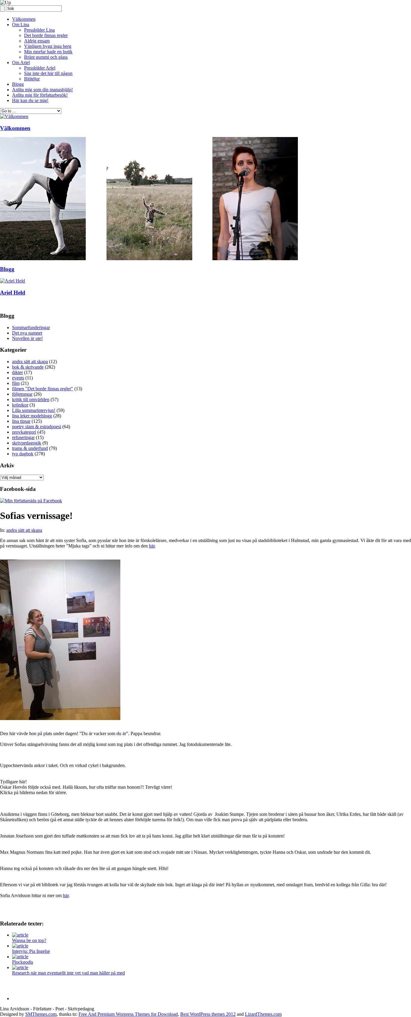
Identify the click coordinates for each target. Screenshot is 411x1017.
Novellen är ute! (27, 338)
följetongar (22, 394)
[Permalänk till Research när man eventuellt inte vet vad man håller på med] (20, 967)
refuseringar (23, 437)
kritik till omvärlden (30, 399)
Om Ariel (21, 62)
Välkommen (24, 19)
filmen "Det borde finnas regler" (42, 388)
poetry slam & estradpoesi (36, 426)
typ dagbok (22, 453)
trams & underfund (30, 448)
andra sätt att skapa (30, 361)
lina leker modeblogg (32, 415)
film (16, 383)
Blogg (18, 84)
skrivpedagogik (26, 442)
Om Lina (20, 24)
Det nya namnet (27, 332)
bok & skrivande (28, 367)
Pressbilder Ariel (39, 67)
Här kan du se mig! (30, 100)
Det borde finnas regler (46, 35)
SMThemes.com (41, 1014)
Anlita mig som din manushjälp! (42, 89)
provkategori (24, 432)
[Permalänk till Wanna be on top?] (20, 934)
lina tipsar (21, 421)
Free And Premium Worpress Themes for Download (128, 1014)
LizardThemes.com (263, 1014)
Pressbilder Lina (39, 30)
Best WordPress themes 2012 (208, 1014)
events (18, 377)
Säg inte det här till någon (48, 73)
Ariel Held (12, 292)
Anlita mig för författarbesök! (40, 95)
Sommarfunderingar (31, 327)
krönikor (20, 404)
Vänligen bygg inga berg (47, 46)
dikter (17, 372)
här (152, 545)
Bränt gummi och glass (46, 57)
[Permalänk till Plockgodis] (20, 956)
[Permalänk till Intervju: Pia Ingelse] (20, 945)
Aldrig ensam (37, 40)
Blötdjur (32, 78)
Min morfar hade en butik (48, 51)
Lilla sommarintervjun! (33, 410)
